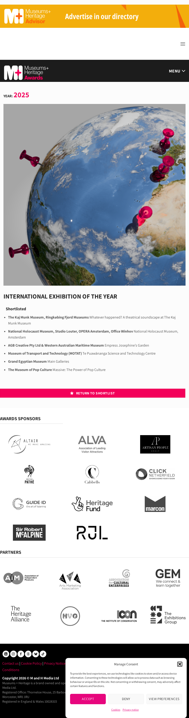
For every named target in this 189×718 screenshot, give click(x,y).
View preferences (164, 699)
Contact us (10, 663)
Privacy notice (131, 709)
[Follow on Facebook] (21, 654)
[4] (94, 16)
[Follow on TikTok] (43, 654)
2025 (21, 94)
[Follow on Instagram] (13, 654)
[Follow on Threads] (28, 654)
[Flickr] (35, 654)
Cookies (115, 709)
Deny (126, 699)
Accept (88, 699)
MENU (174, 71)
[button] (179, 664)
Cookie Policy (31, 663)
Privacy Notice (54, 663)
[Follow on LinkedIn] (6, 654)
